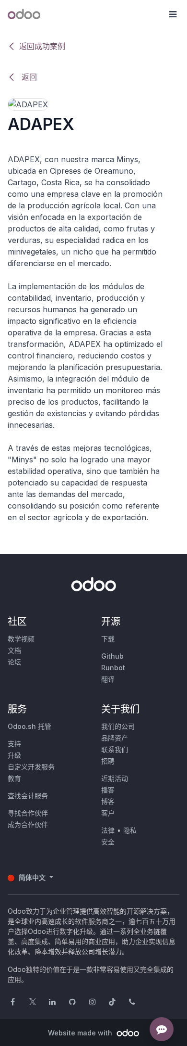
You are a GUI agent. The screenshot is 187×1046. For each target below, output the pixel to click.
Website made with (81, 1033)
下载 (108, 639)
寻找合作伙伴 (28, 813)
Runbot (113, 667)
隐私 (130, 830)
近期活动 (114, 778)
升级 (14, 755)
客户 (108, 813)
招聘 (108, 761)
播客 (108, 790)
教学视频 (21, 639)
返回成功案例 (42, 46)
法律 (108, 830)
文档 (14, 650)
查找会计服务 (28, 795)
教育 (14, 778)
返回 (28, 77)
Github (112, 656)
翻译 (108, 679)
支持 (14, 744)
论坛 (14, 662)
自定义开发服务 (31, 767)
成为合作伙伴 (28, 824)
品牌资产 (114, 738)
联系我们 (114, 749)
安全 (108, 842)
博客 (108, 801)
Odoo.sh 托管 (29, 726)
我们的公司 (118, 726)
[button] (172, 14)
